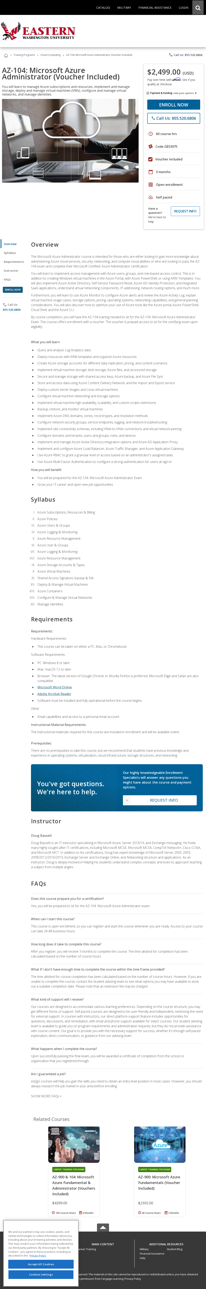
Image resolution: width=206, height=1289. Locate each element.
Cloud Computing (50, 55)
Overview (10, 244)
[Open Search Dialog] (198, 7)
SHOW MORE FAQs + (46, 1096)
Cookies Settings (41, 1274)
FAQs (7, 279)
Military (144, 1249)
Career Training (86, 1249)
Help (142, 1258)
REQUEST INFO (185, 211)
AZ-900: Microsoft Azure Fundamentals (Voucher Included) (159, 1183)
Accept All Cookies (41, 1264)
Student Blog (174, 1249)
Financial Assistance (152, 1253)
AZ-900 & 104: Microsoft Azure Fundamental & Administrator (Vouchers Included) (73, 1185)
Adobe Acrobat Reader (54, 694)
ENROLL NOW (173, 105)
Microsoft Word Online (54, 687)
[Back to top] (103, 1243)
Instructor (11, 270)
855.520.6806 (12, 310)
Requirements (14, 262)
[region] (41, 1253)
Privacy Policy (133, 1279)
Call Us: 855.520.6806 (185, 55)
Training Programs (24, 55)
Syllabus (10, 253)
